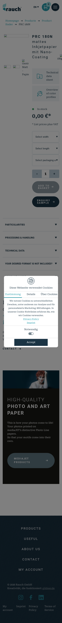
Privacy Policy (31, 319)
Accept (31, 342)
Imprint (31, 322)
